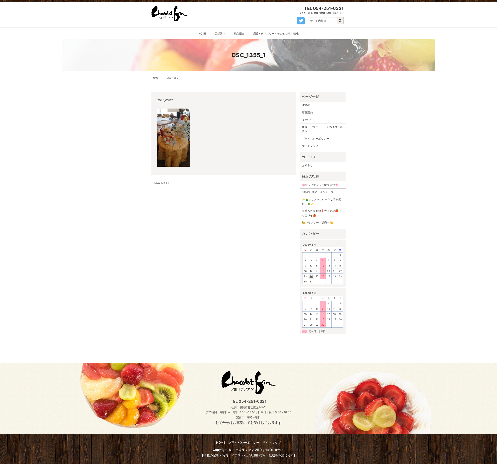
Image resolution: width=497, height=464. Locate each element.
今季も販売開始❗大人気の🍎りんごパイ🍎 (321, 213)
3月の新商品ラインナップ (318, 192)
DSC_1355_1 (161, 182)
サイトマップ (310, 145)
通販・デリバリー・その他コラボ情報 (276, 33)
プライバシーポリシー (315, 138)
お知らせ (307, 165)
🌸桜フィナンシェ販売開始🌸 (320, 184)
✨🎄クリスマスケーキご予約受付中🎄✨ (321, 201)
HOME (202, 33)
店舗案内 (220, 33)
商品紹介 (239, 33)
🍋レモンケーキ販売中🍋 (317, 222)
